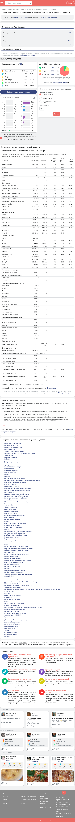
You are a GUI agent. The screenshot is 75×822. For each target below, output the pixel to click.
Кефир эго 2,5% (9, 629)
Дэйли (6, 630)
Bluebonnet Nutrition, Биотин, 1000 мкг (17, 586)
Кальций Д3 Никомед (11, 611)
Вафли (6, 529)
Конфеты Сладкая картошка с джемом (17, 560)
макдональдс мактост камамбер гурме (18, 488)
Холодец (7, 568)
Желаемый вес (44, 105)
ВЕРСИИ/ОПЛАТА (43, 798)
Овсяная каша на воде (12, 525)
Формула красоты (10, 634)
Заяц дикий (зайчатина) (12, 588)
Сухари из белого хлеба (12, 595)
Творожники (8, 455)
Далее (56, 114)
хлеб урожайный (10, 510)
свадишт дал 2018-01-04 (12, 615)
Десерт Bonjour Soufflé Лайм (14, 603)
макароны (8, 597)
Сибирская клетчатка (11, 564)
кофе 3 (6, 521)
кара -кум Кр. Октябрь (12, 599)
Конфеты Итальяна (11, 556)
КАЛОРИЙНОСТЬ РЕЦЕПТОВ (28, 800)
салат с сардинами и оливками (15, 523)
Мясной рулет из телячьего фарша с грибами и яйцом (23, 607)
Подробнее (51, 388)
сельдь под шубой (10, 513)
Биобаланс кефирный (12, 623)
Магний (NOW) (9, 552)
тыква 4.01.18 (9, 591)
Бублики (7, 459)
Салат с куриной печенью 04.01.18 (16, 541)
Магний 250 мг (9, 492)
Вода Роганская (9, 469)
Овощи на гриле (10, 484)
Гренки (6, 617)
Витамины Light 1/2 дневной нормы (16, 494)
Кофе (6, 545)
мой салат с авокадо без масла (15, 482)
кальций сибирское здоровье (14, 609)
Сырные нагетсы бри (11, 486)
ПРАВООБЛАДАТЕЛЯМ (45, 793)
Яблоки (7, 476)
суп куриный (8, 506)
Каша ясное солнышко (12, 625)
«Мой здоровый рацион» (64, 393)
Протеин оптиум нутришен (13, 447)
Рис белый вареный (11, 463)
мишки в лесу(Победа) (12, 605)
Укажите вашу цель (46, 92)
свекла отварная (10, 473)
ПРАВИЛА (49, 807)
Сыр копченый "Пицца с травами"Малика (18, 549)
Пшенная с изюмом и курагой (14, 570)
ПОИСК (23, 793)
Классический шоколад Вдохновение (17, 490)
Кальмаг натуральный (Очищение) (16, 496)
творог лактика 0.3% (11, 584)
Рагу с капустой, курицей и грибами (16, 621)
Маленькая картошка (11, 445)
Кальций (7, 636)
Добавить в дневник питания (18, 92)
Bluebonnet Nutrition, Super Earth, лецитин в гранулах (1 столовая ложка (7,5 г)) (32, 590)
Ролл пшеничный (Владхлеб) (14, 533)
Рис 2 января (52, 9)
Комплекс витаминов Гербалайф (15, 498)
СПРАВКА (41, 796)
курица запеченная (11, 465)
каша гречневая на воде (12, 558)
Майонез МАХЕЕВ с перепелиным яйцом (18, 531)
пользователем (20, 17)
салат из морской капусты (13, 562)
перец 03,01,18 (9, 576)
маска (6, 601)
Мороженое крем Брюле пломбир (16, 502)
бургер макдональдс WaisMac (14, 478)
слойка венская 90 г (11, 508)
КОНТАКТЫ (42, 803)
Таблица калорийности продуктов (17, 9)
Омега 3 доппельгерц (11, 500)
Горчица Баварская (11, 457)
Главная (3, 9)
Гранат (6, 474)
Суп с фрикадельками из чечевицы (16, 619)
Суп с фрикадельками (12, 519)
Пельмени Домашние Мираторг (15, 613)
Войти (70, 3)
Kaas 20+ (7, 593)
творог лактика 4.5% (11, 580)
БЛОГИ (5, 800)
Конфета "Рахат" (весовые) (13, 572)
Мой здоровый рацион (47, 17)
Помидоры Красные (11, 471)
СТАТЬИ (5, 803)
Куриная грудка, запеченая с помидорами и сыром (22, 480)
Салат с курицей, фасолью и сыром (16, 554)
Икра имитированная (11, 537)
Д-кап (6, 461)
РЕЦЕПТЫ (5, 796)
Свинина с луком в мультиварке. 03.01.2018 (19, 453)
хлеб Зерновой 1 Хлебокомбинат (16, 535)
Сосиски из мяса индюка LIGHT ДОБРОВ (18, 574)
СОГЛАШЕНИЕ (42, 807)
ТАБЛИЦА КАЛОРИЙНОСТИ (28, 796)
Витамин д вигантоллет (12, 504)
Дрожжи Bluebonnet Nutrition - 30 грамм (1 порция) (22, 582)
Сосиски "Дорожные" (11, 512)
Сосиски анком (9, 578)
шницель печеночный (12, 566)
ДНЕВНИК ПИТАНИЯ (8, 793)
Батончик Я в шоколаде (12, 443)
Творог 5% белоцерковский (14, 451)
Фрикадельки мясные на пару (14, 515)
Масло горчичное (10, 449)
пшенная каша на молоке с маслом (16, 543)
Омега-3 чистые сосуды (12, 467)
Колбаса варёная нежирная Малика (16, 551)
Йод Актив (8, 539)
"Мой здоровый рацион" (28, 55)
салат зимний (9, 517)
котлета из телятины (11, 627)
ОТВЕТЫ (23, 803)
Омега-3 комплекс (10, 632)
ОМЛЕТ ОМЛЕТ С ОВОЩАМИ (14, 527)
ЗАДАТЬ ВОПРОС (43, 802)
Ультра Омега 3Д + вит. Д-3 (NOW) (16, 547)
